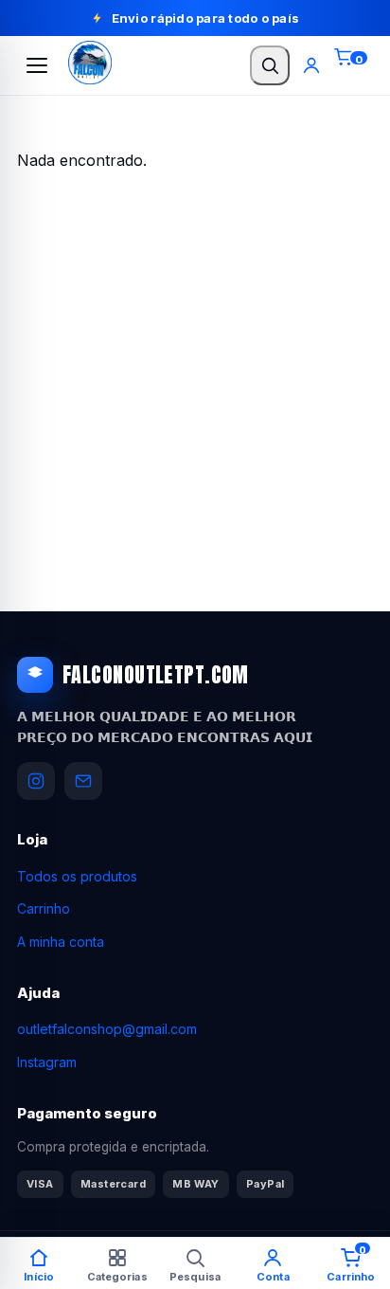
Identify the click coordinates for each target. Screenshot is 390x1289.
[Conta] (311, 65)
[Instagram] (36, 781)
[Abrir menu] (37, 65)
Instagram (47, 1062)
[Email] (83, 781)
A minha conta (60, 942)
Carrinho (43, 908)
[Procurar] (270, 65)
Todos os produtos (77, 876)
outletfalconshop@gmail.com (107, 1029)
